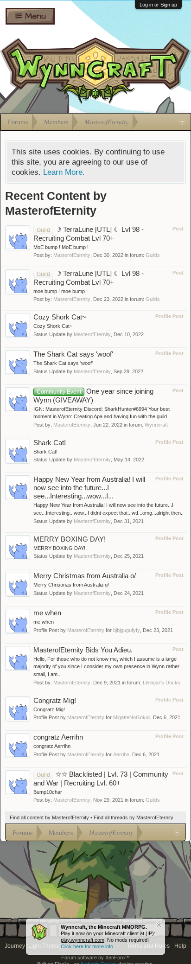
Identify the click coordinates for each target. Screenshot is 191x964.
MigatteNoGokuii (131, 717)
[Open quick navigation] (182, 122)
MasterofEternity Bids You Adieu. (83, 650)
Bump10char (47, 792)
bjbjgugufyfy (126, 630)
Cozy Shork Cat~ (59, 317)
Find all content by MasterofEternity (49, 817)
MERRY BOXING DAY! (69, 539)
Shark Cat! (49, 443)
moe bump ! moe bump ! (60, 291)
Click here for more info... (89, 946)
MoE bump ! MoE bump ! (61, 247)
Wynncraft (156, 425)
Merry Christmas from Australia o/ (84, 576)
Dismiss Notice (158, 924)
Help (180, 946)
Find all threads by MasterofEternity (133, 817)
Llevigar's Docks (161, 682)
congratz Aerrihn (58, 737)
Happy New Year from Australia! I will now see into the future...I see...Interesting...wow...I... (89, 488)
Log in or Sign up (158, 4)
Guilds (153, 255)
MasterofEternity (71, 255)
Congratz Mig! (54, 700)
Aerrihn (121, 754)
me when (47, 613)
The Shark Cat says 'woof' (73, 354)
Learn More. (64, 172)
